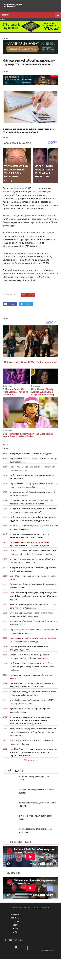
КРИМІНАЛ (15, 918)
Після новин (11, 873)
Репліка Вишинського (18, 842)
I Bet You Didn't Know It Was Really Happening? (30, 362)
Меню (5, 15)
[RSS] (20, 940)
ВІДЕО (15, 929)
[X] (15, 940)
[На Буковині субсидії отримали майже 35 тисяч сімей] (10, 832)
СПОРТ (15, 925)
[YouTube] (11, 940)
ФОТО (15, 932)
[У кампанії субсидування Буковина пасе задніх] (10, 779)
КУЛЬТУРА (15, 922)
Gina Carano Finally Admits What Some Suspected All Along (42, 392)
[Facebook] (6, 940)
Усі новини (29, 760)
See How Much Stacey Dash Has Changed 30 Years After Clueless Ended (28, 435)
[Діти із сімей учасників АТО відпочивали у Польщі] (10, 819)
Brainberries (7, 359)
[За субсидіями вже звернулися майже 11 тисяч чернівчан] (10, 806)
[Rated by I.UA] (21, 950)
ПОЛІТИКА (15, 915)
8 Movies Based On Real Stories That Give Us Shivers (15, 392)
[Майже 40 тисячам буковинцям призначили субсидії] (10, 792)
